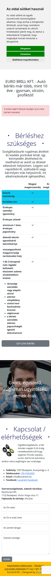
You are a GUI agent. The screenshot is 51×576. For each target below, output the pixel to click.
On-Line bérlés (25, 343)
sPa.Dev (40, 572)
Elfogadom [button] (25, 48)
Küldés (6, 559)
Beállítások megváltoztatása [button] (26, 60)
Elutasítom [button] (26, 54)
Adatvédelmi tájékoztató (19, 565)
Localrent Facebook (28, 479)
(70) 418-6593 (27, 473)
